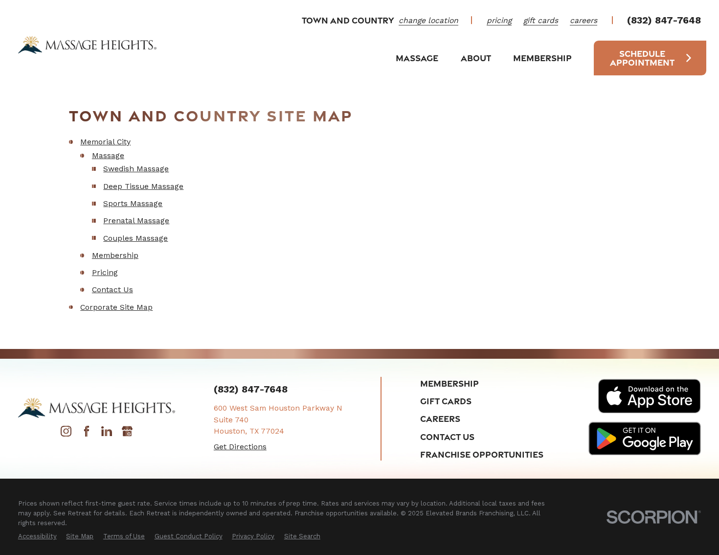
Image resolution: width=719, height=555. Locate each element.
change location (428, 20)
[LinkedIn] (106, 434)
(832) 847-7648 (664, 20)
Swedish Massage (136, 168)
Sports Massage (132, 203)
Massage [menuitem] (417, 57)
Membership (115, 255)
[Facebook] (86, 434)
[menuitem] (37, 536)
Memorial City (105, 141)
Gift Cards (446, 400)
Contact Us (112, 289)
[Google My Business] (127, 434)
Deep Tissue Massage (143, 186)
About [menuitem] (476, 57)
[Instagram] (66, 434)
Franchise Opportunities (481, 454)
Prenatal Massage (136, 220)
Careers (440, 418)
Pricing (105, 272)
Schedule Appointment (642, 58)
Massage (108, 155)
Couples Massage (135, 238)
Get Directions (240, 446)
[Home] (87, 45)
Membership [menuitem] (542, 57)
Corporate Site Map (116, 307)
